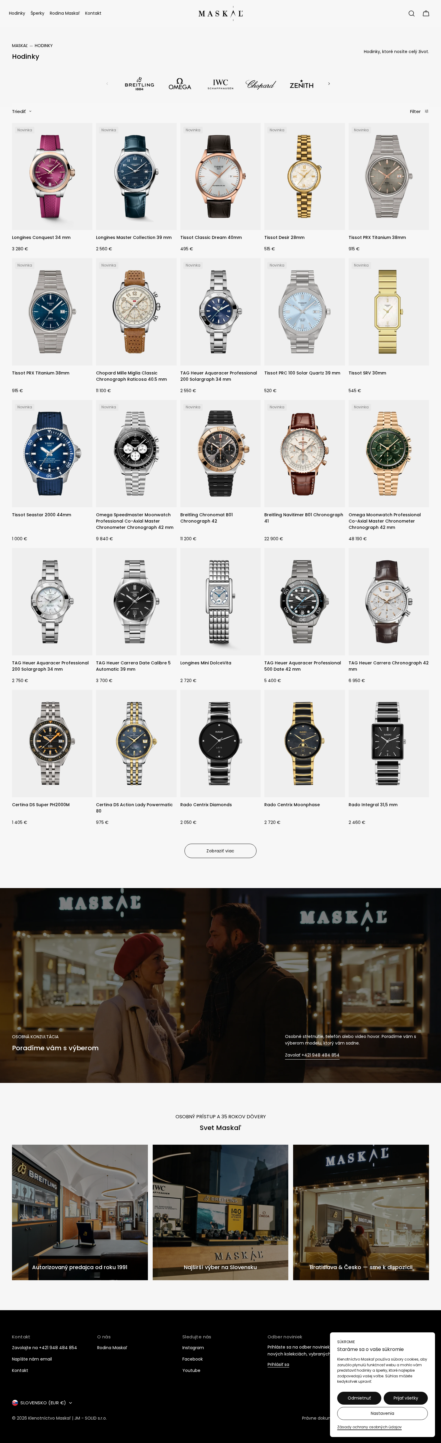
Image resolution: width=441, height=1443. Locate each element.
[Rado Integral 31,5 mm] (389, 743)
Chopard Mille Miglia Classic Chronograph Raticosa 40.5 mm (131, 376)
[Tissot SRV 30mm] (389, 311)
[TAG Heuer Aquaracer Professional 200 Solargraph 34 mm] (220, 311)
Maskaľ (20, 46)
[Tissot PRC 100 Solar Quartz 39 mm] (304, 311)
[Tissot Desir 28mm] (304, 176)
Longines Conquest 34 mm (41, 237)
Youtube (191, 1370)
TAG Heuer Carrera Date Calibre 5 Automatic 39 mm (133, 666)
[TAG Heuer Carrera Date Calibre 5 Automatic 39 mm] (136, 601)
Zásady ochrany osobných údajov (369, 1427)
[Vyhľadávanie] (412, 13)
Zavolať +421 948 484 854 (312, 1055)
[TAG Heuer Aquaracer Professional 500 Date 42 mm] (304, 601)
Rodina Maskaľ (112, 1348)
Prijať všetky (406, 1398)
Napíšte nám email (32, 1359)
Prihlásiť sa (278, 1364)
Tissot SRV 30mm (367, 373)
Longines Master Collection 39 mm (134, 237)
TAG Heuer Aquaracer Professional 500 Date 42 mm (302, 666)
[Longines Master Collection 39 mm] (136, 176)
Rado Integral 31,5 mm (373, 805)
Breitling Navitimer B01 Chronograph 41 (303, 518)
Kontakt (20, 1370)
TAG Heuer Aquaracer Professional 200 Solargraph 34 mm (218, 376)
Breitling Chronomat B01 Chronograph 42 (206, 518)
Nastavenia (382, 1413)
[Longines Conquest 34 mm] (52, 176)
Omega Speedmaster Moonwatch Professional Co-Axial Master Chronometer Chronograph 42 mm (134, 521)
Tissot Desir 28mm (284, 237)
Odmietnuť (359, 1398)
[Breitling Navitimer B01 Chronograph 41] (304, 453)
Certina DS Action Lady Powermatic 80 (134, 808)
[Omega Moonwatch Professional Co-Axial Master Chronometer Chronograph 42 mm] (389, 453)
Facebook (192, 1359)
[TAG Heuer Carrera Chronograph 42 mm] (389, 601)
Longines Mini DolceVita (205, 663)
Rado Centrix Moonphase (292, 805)
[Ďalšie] (329, 84)
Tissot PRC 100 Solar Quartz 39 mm (302, 373)
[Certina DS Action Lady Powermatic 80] (136, 743)
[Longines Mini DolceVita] (220, 601)
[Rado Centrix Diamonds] (220, 743)
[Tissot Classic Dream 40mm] (220, 176)
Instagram (193, 1348)
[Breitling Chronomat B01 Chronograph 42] (220, 453)
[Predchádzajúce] (107, 84)
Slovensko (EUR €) (43, 1403)
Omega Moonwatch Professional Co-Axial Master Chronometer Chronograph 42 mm (385, 521)
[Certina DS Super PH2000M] (52, 743)
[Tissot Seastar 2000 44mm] (52, 453)
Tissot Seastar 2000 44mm (41, 515)
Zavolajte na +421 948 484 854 (44, 1348)
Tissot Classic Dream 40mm (211, 237)
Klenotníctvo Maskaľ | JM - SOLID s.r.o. (67, 1418)
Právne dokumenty (322, 1418)
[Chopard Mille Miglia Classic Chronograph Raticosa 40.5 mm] (136, 311)
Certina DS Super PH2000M (41, 805)
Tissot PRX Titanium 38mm (377, 237)
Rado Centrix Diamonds (206, 805)
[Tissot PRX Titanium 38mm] (389, 176)
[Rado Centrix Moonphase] (304, 743)
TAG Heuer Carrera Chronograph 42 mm (389, 666)
